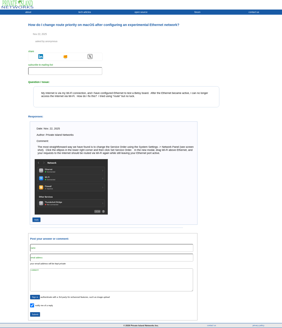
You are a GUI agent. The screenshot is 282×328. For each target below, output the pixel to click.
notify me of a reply (44, 305)
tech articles (84, 12)
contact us (254, 12)
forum (197, 12)
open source (141, 12)
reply (36, 220)
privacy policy (258, 325)
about (28, 12)
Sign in (35, 297)
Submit (35, 314)
